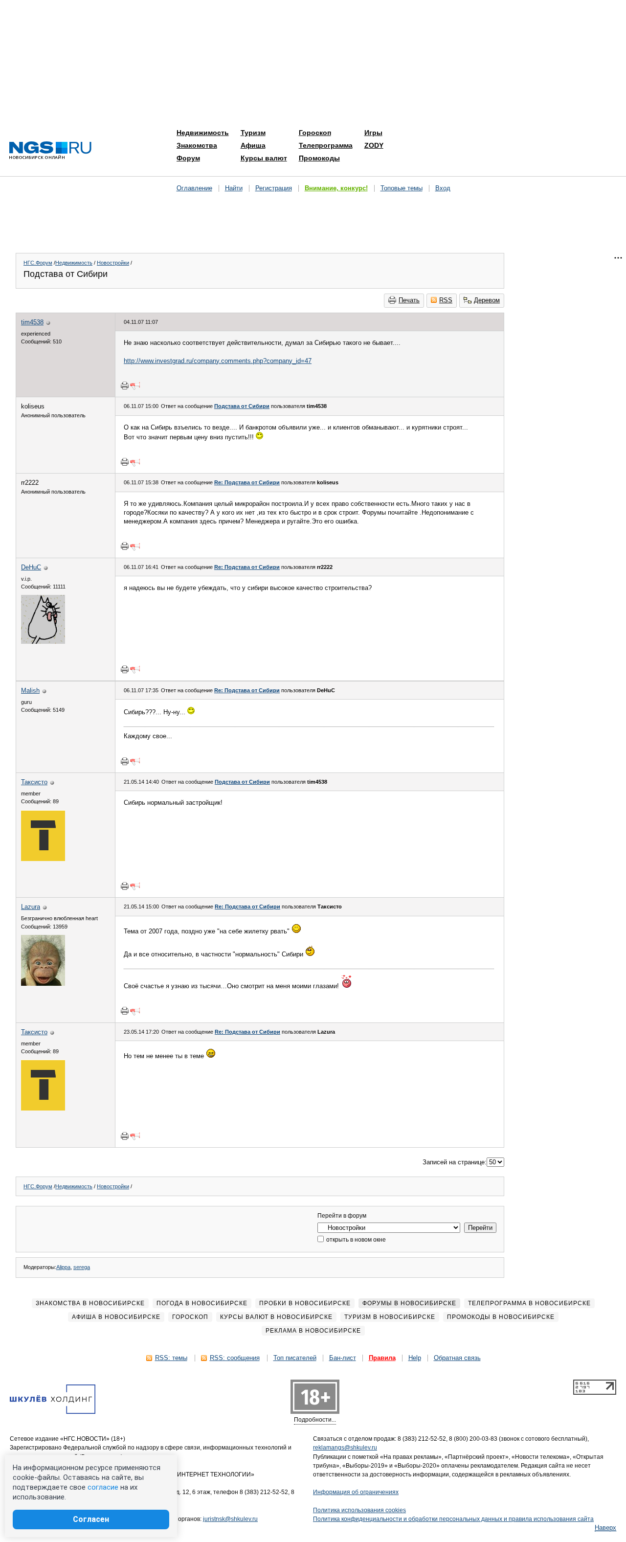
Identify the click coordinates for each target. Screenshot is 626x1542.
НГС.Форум (37, 263)
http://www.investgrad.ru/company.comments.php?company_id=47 (218, 360)
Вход (442, 188)
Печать (409, 300)
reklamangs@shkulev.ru (345, 1447)
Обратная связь (457, 1357)
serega (81, 1267)
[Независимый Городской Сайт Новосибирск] (50, 150)
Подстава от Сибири (241, 406)
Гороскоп (315, 132)
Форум (188, 158)
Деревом (487, 300)
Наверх (605, 1527)
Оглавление (194, 188)
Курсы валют (264, 158)
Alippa (63, 1267)
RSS (445, 300)
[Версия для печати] (125, 385)
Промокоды (319, 158)
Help (414, 1357)
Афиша (253, 145)
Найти (234, 188)
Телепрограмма (326, 145)
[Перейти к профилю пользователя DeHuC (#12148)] (43, 641)
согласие (103, 1487)
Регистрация (273, 188)
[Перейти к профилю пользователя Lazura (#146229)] (43, 983)
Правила (382, 1357)
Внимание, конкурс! (336, 188)
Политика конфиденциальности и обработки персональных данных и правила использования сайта (453, 1519)
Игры (373, 132)
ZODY (373, 145)
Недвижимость (203, 132)
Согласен (91, 1519)
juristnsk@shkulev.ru (230, 1519)
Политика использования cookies (359, 1510)
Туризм (253, 132)
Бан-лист (342, 1357)
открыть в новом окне (355, 1239)
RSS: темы (171, 1357)
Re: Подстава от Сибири (247, 482)
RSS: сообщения (235, 1357)
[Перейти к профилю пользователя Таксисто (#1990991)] (43, 858)
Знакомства (197, 145)
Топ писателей (294, 1357)
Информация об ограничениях (356, 1492)
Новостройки (113, 263)
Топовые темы (401, 188)
